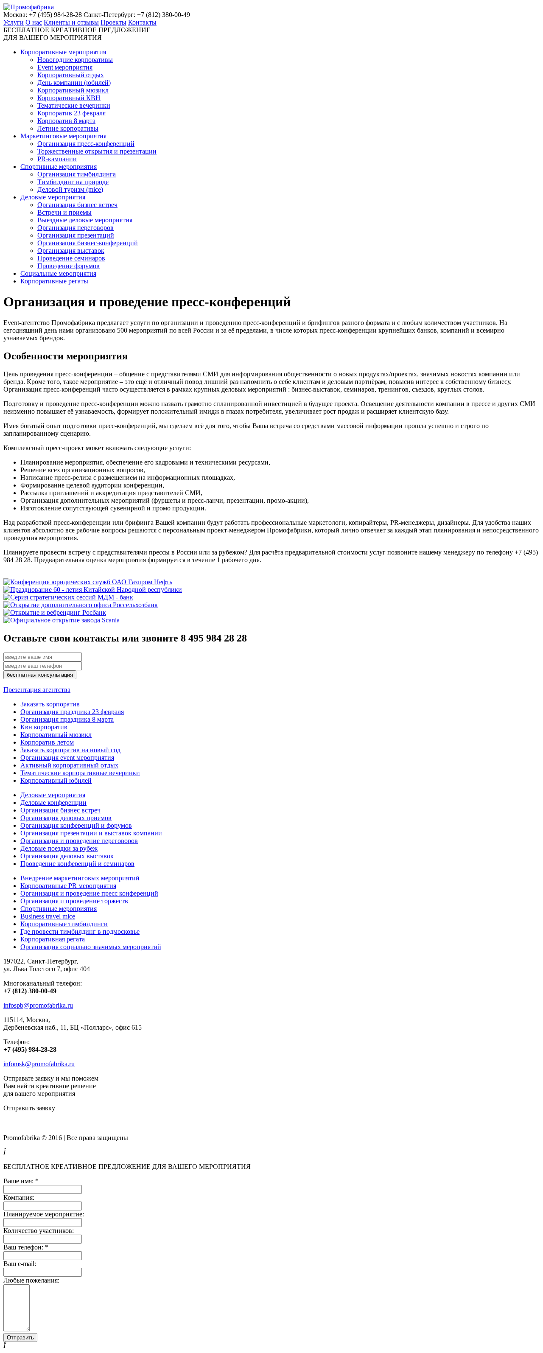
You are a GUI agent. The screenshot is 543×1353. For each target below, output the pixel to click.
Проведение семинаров (71, 258)
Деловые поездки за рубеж (59, 848)
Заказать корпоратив (50, 704)
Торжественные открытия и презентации (97, 151)
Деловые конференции (53, 802)
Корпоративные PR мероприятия (68, 885)
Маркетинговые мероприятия (63, 136)
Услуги (13, 22)
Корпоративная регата (52, 939)
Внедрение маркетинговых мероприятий (80, 878)
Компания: (18, 1197)
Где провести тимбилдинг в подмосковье (80, 931)
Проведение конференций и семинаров (77, 863)
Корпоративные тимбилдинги (64, 923)
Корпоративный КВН (69, 97)
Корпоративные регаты (54, 281)
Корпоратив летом (47, 742)
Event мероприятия (64, 67)
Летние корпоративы (67, 128)
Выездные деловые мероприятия (84, 220)
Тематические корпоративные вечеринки (80, 772)
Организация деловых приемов (66, 817)
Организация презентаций (75, 235)
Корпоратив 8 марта (66, 120)
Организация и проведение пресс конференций (89, 893)
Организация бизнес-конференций (87, 243)
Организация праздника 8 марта (67, 719)
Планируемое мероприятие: (43, 1214)
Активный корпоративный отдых (69, 765)
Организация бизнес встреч (77, 204)
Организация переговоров (75, 227)
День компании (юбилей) (74, 82)
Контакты (142, 22)
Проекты (113, 22)
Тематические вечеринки (73, 105)
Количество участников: (38, 1230)
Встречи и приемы (64, 212)
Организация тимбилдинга (76, 174)
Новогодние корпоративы (75, 59)
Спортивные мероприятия (58, 166)
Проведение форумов (68, 265)
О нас (33, 22)
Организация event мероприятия (67, 757)
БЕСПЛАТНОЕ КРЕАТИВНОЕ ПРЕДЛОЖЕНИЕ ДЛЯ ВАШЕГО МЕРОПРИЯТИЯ (77, 33)
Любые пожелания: (31, 1280)
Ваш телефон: (25, 1247)
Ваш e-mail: (19, 1263)
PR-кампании (57, 158)
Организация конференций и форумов (76, 825)
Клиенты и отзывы (71, 22)
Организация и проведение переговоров (79, 840)
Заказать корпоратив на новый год (70, 750)
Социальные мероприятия (58, 273)
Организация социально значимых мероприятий (90, 946)
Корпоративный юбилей (56, 780)
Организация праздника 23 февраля (72, 711)
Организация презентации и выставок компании (91, 833)
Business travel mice (47, 916)
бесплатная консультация (40, 675)
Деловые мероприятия (52, 197)
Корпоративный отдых (70, 74)
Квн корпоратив (43, 727)
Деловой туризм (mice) (70, 189)
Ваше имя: (21, 1181)
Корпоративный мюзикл (73, 90)
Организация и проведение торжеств (74, 901)
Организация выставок (70, 250)
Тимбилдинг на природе (73, 181)
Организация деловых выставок (67, 856)
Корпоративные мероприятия (63, 52)
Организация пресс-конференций (85, 143)
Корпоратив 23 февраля (71, 113)
